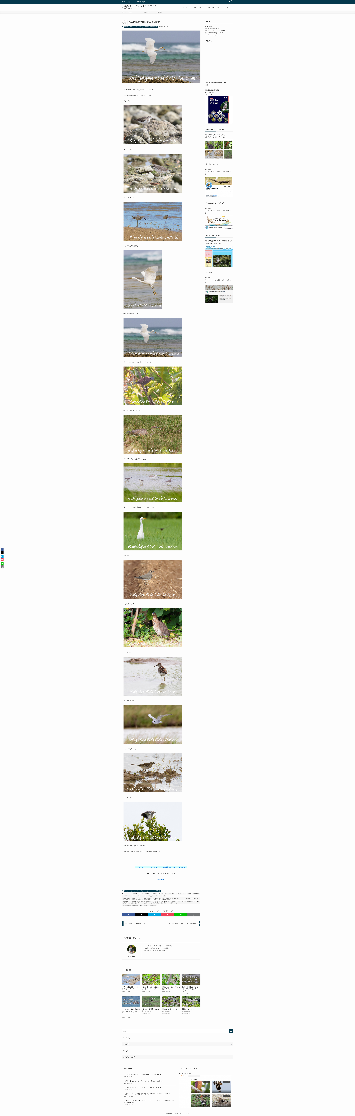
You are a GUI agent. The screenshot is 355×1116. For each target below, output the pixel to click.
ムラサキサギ (150, 896)
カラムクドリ (148, 893)
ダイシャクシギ (182, 893)
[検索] (232, 1)
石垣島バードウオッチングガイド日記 (132, 26)
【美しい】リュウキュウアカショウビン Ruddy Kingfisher (143, 1082)
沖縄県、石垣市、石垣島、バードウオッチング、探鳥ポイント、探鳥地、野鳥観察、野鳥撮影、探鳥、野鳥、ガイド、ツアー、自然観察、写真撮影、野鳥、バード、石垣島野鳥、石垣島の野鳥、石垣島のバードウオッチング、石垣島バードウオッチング (160, 899)
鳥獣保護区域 (153, 905)
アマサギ (135, 893)
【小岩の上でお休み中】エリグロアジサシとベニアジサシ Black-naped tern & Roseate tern (149, 1102)
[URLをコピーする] (193, 914)
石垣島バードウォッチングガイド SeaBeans (139, 7)
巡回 (164, 896)
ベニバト (142, 896)
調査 (141, 905)
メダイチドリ (158, 896)
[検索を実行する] (231, 1031)
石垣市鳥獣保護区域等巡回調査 (130, 905)
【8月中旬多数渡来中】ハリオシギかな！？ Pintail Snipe (143, 1076)
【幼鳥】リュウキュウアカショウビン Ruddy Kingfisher (142, 1088)
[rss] (229, 1)
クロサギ (155, 893)
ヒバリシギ (136, 896)
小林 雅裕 (131, 956)
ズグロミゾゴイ (172, 893)
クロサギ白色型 (163, 893)
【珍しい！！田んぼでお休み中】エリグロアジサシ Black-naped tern (147, 1095)
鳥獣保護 (146, 905)
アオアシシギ (127, 893)
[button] (128, 914)
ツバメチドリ (196, 893)
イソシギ (141, 893)
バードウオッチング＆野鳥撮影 (150, 26)
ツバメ (189, 893)
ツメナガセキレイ (127, 896)
